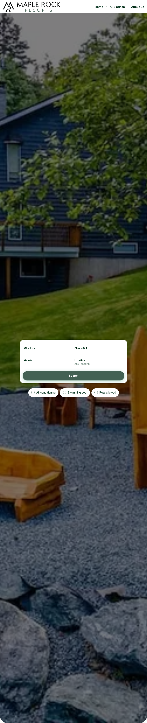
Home (99, 7)
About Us (137, 7)
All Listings (117, 7)
